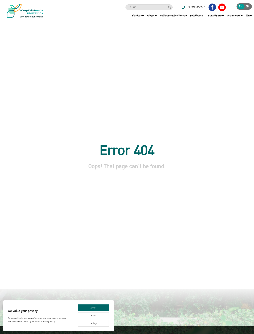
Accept (93, 307)
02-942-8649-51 (196, 7)
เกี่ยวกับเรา (137, 15)
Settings (93, 323)
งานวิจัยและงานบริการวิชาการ (172, 15)
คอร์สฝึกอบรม (196, 15)
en (247, 6)
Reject (93, 315)
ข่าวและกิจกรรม (215, 15)
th (240, 6)
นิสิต (248, 15)
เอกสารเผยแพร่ (233, 15)
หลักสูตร (151, 15)
